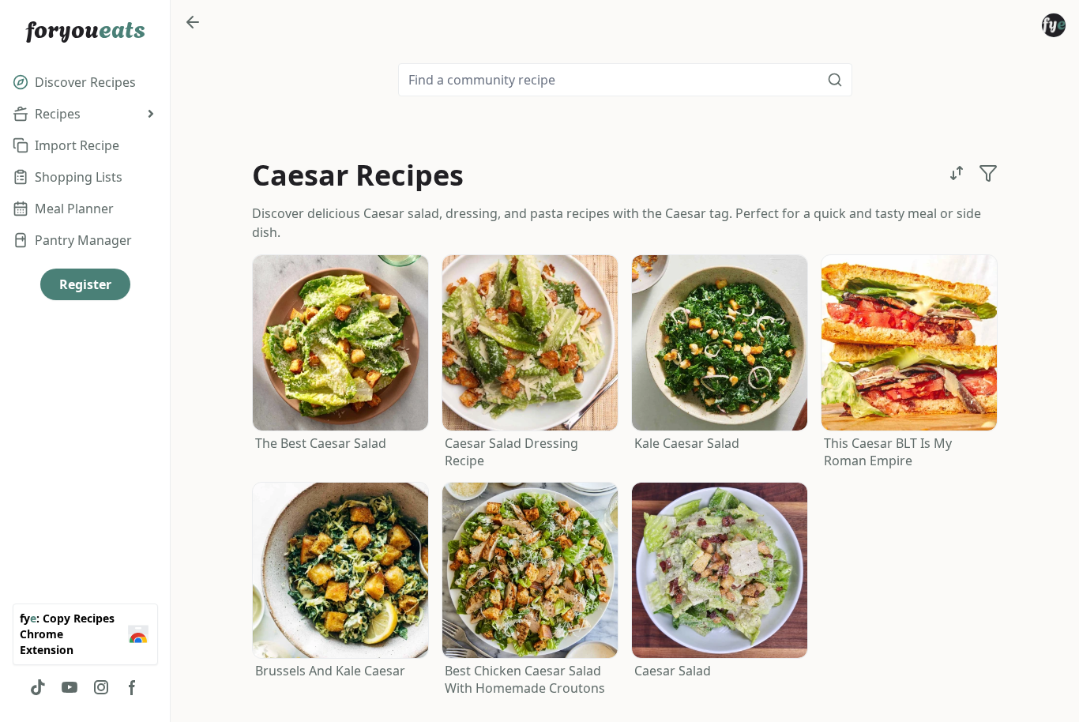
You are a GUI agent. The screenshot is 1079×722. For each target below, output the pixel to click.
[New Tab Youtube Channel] (69, 687)
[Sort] (956, 173)
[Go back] (193, 22)
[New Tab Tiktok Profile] (37, 687)
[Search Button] (835, 79)
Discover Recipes (85, 82)
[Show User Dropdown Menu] (1053, 25)
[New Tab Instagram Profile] (101, 687)
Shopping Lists (78, 177)
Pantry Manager (83, 240)
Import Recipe (77, 145)
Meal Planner (74, 208)
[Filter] (988, 173)
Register (85, 284)
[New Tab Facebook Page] (132, 687)
